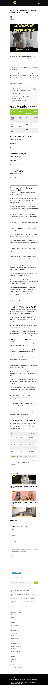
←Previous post (13, 578)
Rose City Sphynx (17, 95)
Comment (15, 556)
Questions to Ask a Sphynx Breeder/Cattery (21, 96)
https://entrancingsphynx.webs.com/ (24, 165)
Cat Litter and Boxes (16, 641)
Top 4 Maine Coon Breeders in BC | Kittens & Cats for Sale (23, 503)
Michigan (31, 444)
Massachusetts (23, 444)
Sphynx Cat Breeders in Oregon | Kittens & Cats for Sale (23, 90)
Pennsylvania (14, 456)
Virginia (22, 460)
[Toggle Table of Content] (33, 88)
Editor (12, 489)
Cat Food (13, 635)
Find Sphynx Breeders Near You (18, 101)
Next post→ (23, 578)
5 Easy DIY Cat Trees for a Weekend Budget (21, 605)
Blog (12, 617)
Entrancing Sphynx (18, 93)
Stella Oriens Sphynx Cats (19, 92)
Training (13, 664)
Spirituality (14, 659)
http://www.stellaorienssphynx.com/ (24, 147)
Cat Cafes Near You (16, 630)
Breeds (13, 622)
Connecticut (14, 437)
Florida (21, 437)
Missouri (13, 448)
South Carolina (23, 456)
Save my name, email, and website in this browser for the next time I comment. (25, 550)
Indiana (13, 441)
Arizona (22, 433)
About (30, 682)
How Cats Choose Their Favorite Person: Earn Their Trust (23, 601)
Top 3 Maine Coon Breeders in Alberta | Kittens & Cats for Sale (23, 519)
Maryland (13, 444)
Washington (32, 460)
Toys (12, 662)
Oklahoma (31, 451)
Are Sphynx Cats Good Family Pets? (19, 100)
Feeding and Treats (15, 643)
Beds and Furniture (16, 612)
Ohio (21, 451)
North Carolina (13, 452)
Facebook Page (18, 182)
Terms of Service (24, 682)
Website (14, 541)
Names (13, 656)
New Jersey (32, 448)
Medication (14, 654)
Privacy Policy (12, 682)
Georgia (31, 437)
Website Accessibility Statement (16, 683)
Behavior (13, 614)
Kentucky (31, 441)
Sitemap (33, 682)
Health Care (14, 648)
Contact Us (18, 682)
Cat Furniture (14, 638)
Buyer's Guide (14, 625)
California (31, 433)
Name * (14, 529)
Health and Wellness (16, 646)
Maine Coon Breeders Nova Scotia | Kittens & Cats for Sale (23, 486)
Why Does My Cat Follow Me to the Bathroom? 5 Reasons (23, 591)
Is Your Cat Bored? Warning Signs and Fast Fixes (22, 598)
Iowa (21, 441)
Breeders (12, 19)
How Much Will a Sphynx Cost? (18, 98)
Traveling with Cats (16, 667)
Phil (11, 21)
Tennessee (31, 456)
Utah (12, 460)
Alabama (13, 433)
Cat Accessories (15, 628)
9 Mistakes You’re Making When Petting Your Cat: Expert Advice (23, 595)
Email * (14, 535)
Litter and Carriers (15, 651)
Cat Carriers (14, 633)
